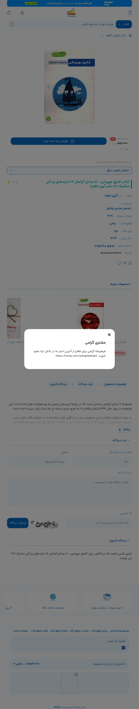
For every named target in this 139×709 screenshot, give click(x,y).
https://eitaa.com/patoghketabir (76, 356)
